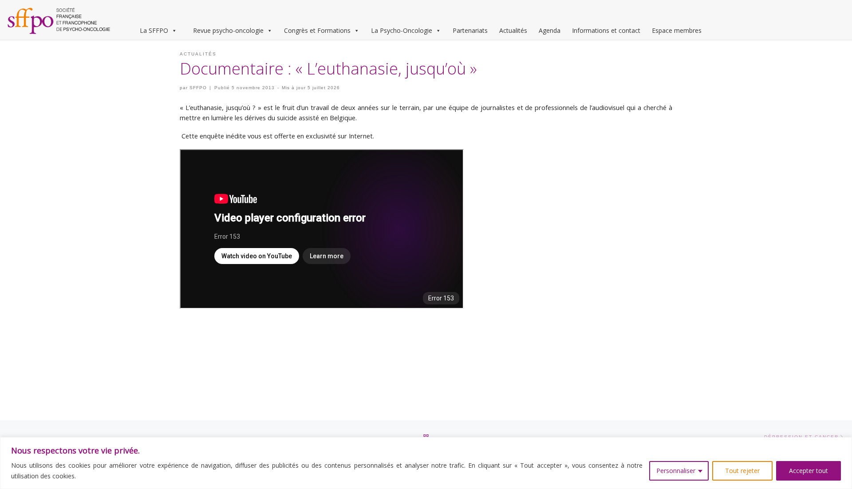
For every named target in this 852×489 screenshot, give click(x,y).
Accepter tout (808, 470)
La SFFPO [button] (154, 30)
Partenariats (470, 30)
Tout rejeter (742, 470)
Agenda (549, 30)
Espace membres (677, 30)
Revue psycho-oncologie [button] (228, 30)
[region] (426, 463)
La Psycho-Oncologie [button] (401, 30)
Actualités (513, 30)
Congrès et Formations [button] (317, 30)
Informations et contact (606, 30)
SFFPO (198, 87)
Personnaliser (675, 470)
